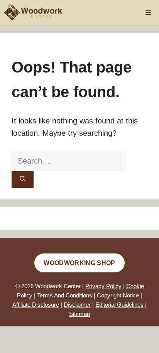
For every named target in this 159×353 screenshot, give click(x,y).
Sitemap (79, 314)
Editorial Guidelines (119, 304)
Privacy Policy (103, 286)
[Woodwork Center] (33, 12)
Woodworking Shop (79, 263)
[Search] (23, 179)
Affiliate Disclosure (35, 304)
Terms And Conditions (64, 295)
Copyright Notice (118, 295)
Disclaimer (77, 304)
